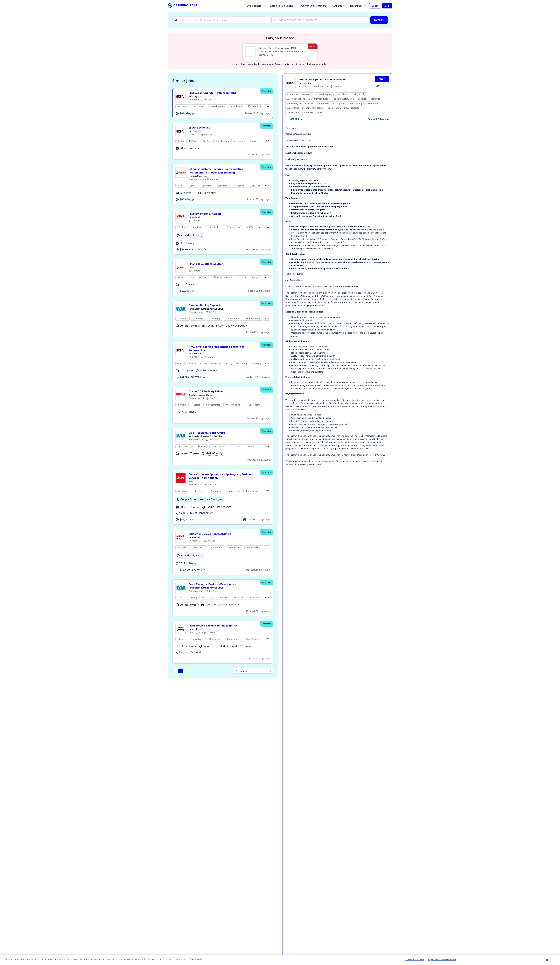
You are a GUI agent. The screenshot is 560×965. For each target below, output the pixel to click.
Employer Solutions (281, 5)
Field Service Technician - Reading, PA (213, 625)
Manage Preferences (414, 959)
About (338, 5)
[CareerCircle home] (182, 6)
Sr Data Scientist (199, 127)
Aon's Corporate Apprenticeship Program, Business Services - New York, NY (221, 476)
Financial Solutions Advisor (206, 264)
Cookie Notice (196, 959)
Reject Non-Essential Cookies (442, 959)
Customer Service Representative (210, 534)
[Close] (547, 960)
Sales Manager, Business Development (213, 584)
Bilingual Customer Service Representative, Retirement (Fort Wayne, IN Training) (216, 171)
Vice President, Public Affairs (207, 433)
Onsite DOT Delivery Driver (206, 391)
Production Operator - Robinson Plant (212, 93)
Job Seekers (254, 5)
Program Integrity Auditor (205, 213)
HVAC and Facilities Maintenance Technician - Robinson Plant (217, 348)
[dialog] (280, 960)
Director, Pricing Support (204, 305)
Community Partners (313, 5)
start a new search (316, 64)
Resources (356, 5)
